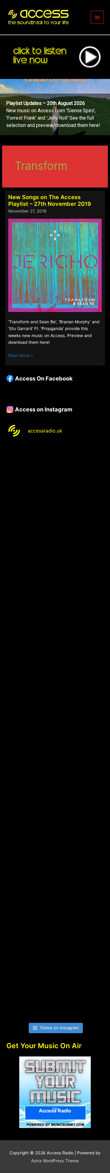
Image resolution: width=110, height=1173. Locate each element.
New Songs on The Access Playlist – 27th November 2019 (49, 200)
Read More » (20, 356)
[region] (55, 107)
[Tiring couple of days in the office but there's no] (55, 990)
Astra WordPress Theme (55, 1160)
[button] (55, 107)
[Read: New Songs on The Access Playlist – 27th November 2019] (54, 264)
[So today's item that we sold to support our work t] (55, 818)
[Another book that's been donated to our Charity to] (55, 760)
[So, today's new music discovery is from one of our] (55, 645)
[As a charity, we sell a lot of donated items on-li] (55, 933)
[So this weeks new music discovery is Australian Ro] (55, 875)
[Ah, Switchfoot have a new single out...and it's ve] (55, 703)
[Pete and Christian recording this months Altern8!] (55, 588)
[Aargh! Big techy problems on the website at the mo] (55, 530)
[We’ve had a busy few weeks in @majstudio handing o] (55, 473)
